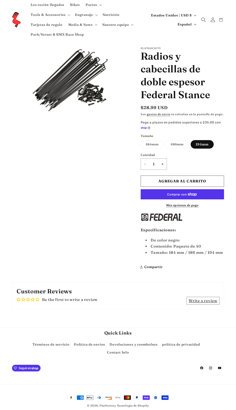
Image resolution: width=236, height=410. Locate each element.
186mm (180, 145)
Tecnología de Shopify (133, 405)
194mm (202, 144)
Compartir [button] (153, 267)
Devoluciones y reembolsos (134, 344)
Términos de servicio (51, 344)
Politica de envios (89, 344)
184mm (155, 145)
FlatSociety (108, 405)
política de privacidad (181, 344)
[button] (93, 5)
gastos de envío (158, 114)
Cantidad (148, 155)
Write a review (203, 300)
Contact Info (118, 352)
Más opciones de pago (182, 205)
